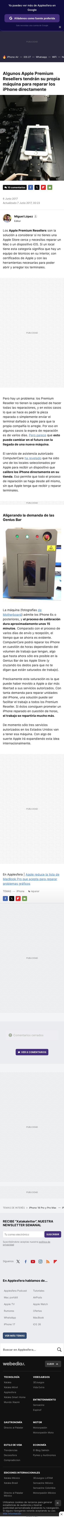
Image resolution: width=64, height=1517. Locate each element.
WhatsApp (10, 1317)
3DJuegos (38, 1382)
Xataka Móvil (11, 1387)
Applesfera (10, 1392)
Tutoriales (38, 1290)
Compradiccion (12, 1460)
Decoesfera (10, 1455)
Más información (12, 1513)
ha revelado (33, 458)
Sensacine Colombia (44, 1487)
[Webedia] (14, 1365)
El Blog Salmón (41, 1450)
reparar (35, 891)
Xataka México (12, 1478)
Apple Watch (40, 1304)
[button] (25, 216)
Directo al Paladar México (13, 1494)
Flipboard (43, 187)
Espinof (37, 1409)
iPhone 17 (9, 1324)
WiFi (54, 57)
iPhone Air (12, 57)
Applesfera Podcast (15, 1290)
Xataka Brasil (11, 1482)
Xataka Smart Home (15, 1397)
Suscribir (52, 1234)
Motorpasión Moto (43, 1432)
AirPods (37, 1297)
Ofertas (37, 1310)
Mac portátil (11, 1297)
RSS (48, 1261)
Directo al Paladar (13, 1427)
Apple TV (9, 1304)
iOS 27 (27, 57)
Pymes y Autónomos (44, 1455)
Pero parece (37, 435)
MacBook (38, 1317)
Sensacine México (43, 1482)
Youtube (33, 1261)
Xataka (7, 1382)
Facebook (30, 187)
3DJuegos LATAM (43, 1478)
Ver (33, 1052)
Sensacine (38, 1405)
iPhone (20, 891)
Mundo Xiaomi (12, 1402)
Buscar (59, 1349)
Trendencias (10, 1450)
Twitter (36, 187)
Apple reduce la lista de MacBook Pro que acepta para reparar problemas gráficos (31, 879)
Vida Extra (38, 1387)
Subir (50, 1364)
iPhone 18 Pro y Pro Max (43, 1207)
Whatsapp (41, 57)
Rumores (9, 1310)
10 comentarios (16, 187)
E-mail (49, 187)
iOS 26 (37, 1324)
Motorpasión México (44, 1492)
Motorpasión (40, 1427)
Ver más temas (15, 1335)
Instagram (40, 1261)
